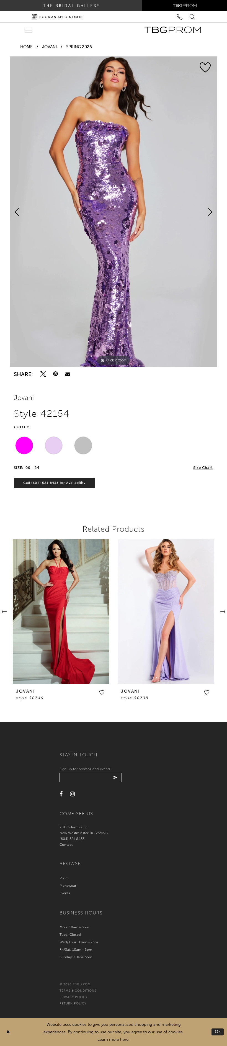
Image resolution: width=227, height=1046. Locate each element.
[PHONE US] (179, 16)
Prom (64, 878)
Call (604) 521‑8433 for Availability (54, 483)
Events (65, 893)
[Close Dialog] (8, 1032)
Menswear (68, 885)
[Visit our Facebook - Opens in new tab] (61, 794)
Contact (66, 844)
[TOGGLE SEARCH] (192, 16)
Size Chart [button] (203, 468)
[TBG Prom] (172, 30)
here (124, 1039)
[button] (102, 692)
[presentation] (61, 611)
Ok (218, 1031)
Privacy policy (73, 997)
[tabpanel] (113, 211)
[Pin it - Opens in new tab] (55, 374)
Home (26, 46)
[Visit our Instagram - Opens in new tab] (72, 794)
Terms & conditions (78, 991)
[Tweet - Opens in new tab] (43, 374)
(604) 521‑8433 (72, 839)
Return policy (73, 1003)
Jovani (49, 46)
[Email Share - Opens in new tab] (67, 374)
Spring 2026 (79, 46)
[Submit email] (115, 777)
